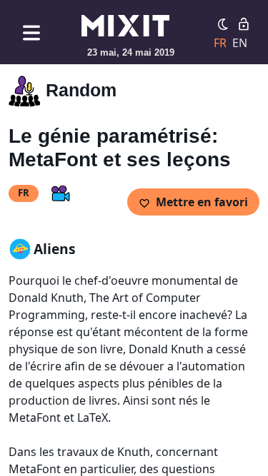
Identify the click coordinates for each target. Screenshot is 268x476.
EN (239, 43)
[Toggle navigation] (31, 32)
